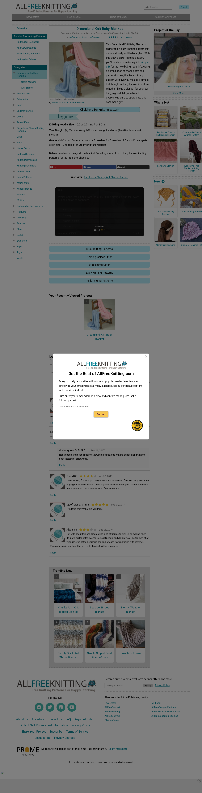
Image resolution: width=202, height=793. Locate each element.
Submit (101, 414)
